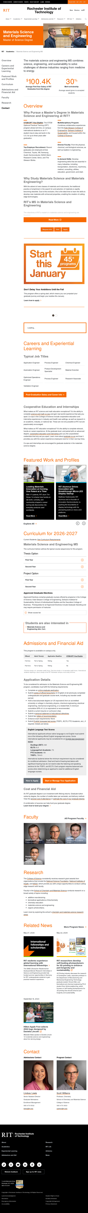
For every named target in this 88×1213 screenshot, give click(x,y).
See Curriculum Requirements (48, 539)
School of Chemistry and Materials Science (50, 890)
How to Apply (32, 780)
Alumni (42, 2)
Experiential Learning (9, 1151)
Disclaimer (5, 1198)
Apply (80, 2)
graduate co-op (69, 436)
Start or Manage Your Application (60, 780)
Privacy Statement (51, 1204)
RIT (3, 51)
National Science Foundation (57, 881)
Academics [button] (16, 19)
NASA (35, 883)
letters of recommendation (46, 716)
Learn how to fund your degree (36, 805)
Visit (77, 2)
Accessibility (6, 1204)
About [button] (7, 19)
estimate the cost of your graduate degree (68, 799)
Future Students (7, 2)
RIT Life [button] (69, 19)
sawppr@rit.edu (62, 1108)
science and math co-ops (40, 414)
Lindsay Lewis (30, 1093)
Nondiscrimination (51, 1198)
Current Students (18, 2)
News (71, 10)
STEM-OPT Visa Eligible (33, 122)
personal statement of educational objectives (52, 713)
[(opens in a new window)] (4, 1164)
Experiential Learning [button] (30, 19)
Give (84, 2)
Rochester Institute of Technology (44, 10)
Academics (10, 51)
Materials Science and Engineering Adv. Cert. (36, 628)
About (4, 1142)
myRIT (83, 10)
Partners (47, 2)
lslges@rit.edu (28, 1108)
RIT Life (48, 1147)
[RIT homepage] (6, 10)
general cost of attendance (41, 799)
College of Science (65, 135)
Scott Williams (63, 1093)
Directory (77, 10)
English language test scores (45, 721)
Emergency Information (9, 1201)
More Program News (74, 927)
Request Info (72, 2)
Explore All (29, 524)
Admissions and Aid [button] (47, 19)
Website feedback (11, 1172)
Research (49, 1142)
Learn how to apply (31, 300)
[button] (85, 19)
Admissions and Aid (9, 1155)
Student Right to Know (52, 1196)
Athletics (78, 19)
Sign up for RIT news (33, 1172)
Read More (67, 219)
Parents (26, 2)
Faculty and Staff (34, 2)
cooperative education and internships (44, 433)
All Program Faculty (74, 818)
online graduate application (48, 690)
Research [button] (60, 19)
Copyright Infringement (53, 1201)
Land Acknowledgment (9, 1196)
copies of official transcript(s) (44, 693)
